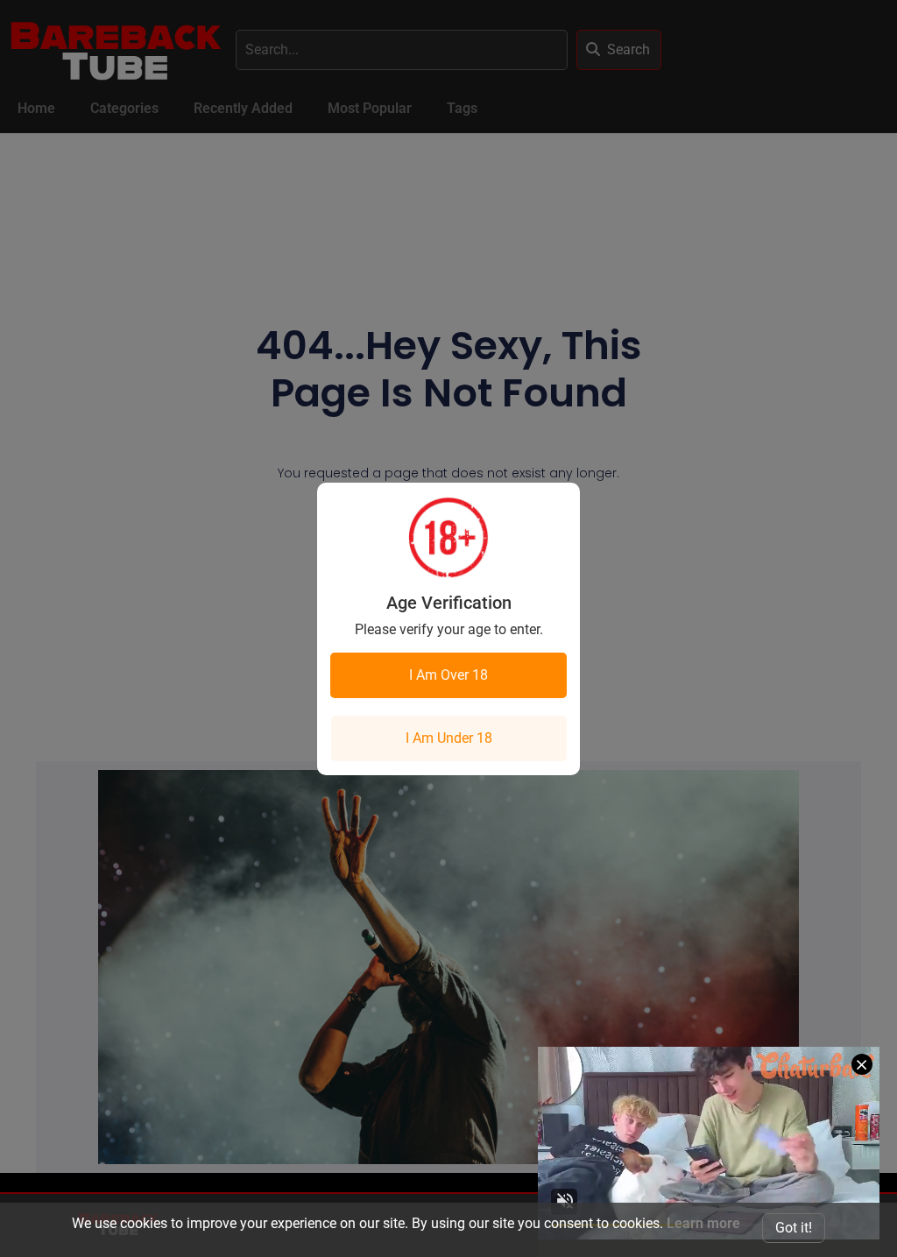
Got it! (793, 1227)
